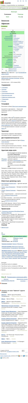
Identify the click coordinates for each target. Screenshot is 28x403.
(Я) (17, 50)
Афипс (3, 128)
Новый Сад (4, 255)
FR (26, 1)
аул (17, 72)
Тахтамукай (15, 241)
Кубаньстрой (16, 252)
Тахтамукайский (16, 38)
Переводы (20, 14)
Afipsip (3, 298)
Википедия (14, 11)
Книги (7, 16)
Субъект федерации (8, 36)
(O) (16, 50)
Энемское (14, 243)
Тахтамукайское (14, 248)
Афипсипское (15, 39)
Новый (22, 253)
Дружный (25, 250)
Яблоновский (23, 258)
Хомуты (10, 258)
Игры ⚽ (20, 16)
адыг (8, 72)
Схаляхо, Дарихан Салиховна (8, 190)
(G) (15, 50)
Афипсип (3, 294)
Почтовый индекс (9, 62)
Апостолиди (14, 250)
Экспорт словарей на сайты (5, 355)
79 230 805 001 (16, 65)
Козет (3, 252)
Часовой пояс (9, 59)
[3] (5, 128)
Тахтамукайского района (20, 236)
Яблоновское (20, 243)
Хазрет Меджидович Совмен (8, 341)
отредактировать (17, 160)
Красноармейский (9, 252)
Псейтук (3, 256)
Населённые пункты (6, 250)
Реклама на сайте (15, 351)
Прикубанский (21, 255)
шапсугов (13, 120)
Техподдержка (9, 351)
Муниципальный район (8, 38)
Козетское (21, 246)
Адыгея (14, 36)
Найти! (24, 8)
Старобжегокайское (6, 248)
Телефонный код (9, 60)
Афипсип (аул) (4, 227)
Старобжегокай (9, 256)
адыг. (11, 33)
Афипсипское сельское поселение (10, 305)
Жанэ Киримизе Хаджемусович (8, 183)
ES (23, 1)
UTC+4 (14, 59)
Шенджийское (22, 248)
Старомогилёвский (17, 256)
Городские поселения (7, 243)
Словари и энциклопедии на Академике (12, 5)
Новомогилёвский (16, 253)
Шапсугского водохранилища (19, 106)
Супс (3, 258)
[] (11, 195)
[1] (15, 54)
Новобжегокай (9, 253)
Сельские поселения (6, 246)
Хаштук (6, 258)
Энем (19, 258)
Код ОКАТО (10, 65)
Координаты (10, 46)
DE (20, 1)
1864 (14, 52)
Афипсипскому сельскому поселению (10, 78)
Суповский (24, 256)
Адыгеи (7, 74)
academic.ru (5, 2)
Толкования (7, 14)
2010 (20, 54)
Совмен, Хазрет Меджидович (8, 187)
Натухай (21, 252)
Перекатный (14, 255)
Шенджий (15, 258)
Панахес (9, 255)
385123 (3, 301)
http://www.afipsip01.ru (17, 67)
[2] (13, 117)
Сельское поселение (8, 39)
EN (18, 1)
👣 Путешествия (3, 353)
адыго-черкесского (5, 125)
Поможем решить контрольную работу (17, 277)
